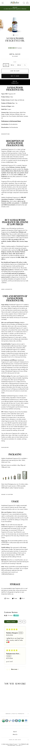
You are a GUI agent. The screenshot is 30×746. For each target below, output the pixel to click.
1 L (25, 65)
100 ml (12, 65)
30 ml (5, 65)
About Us (15, 734)
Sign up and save (15, 739)
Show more (14, 669)
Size (15, 62)
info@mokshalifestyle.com (7, 574)
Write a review (11, 622)
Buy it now (15, 76)
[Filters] (20, 621)
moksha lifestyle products (15, 713)
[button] (12, 48)
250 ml (19, 65)
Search (15, 731)
